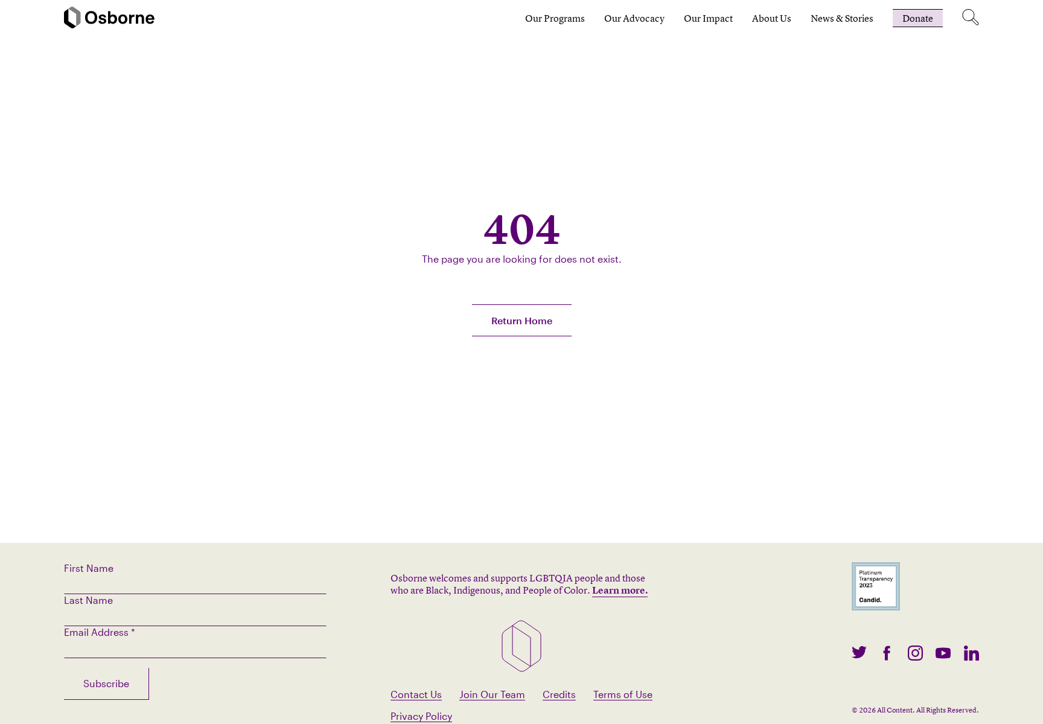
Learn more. (620, 590)
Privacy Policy (421, 716)
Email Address (99, 632)
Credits (559, 694)
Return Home (521, 320)
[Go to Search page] (970, 18)
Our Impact (708, 18)
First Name (88, 568)
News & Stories (842, 18)
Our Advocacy (634, 18)
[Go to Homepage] (109, 18)
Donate (917, 18)
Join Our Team (492, 694)
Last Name (88, 600)
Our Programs (555, 18)
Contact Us (416, 694)
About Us (771, 18)
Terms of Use (622, 694)
